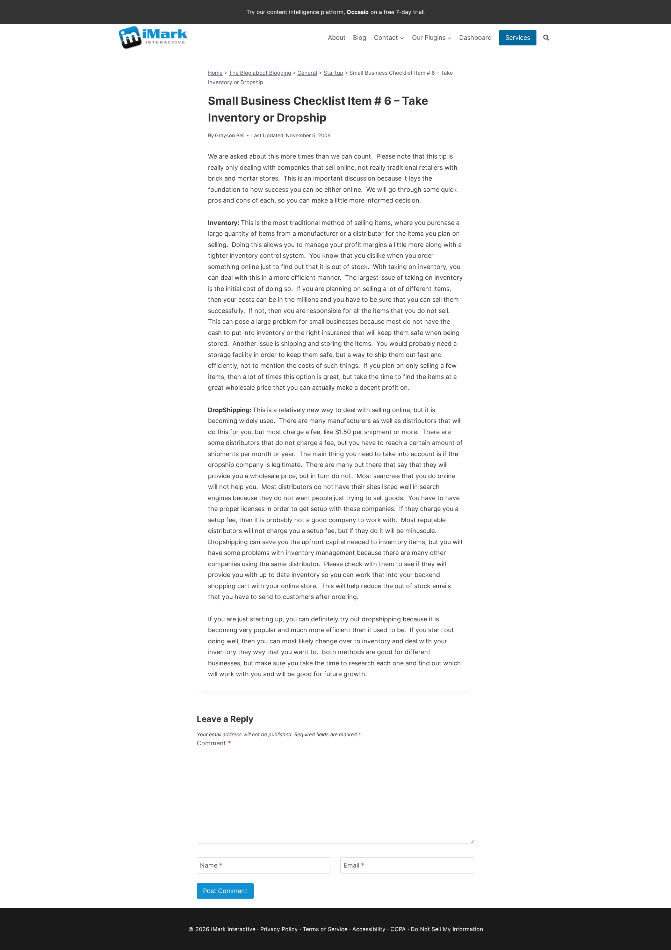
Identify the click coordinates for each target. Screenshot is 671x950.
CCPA (398, 929)
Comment (214, 743)
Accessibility (368, 929)
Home (215, 73)
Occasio (358, 11)
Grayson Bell (229, 135)
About (337, 37)
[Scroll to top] (654, 933)
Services (517, 37)
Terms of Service (325, 929)
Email (354, 865)
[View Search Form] (546, 37)
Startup (333, 73)
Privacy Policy (279, 929)
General (307, 73)
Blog (359, 37)
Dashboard (475, 37)
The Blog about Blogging (260, 73)
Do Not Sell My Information (447, 929)
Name (211, 865)
